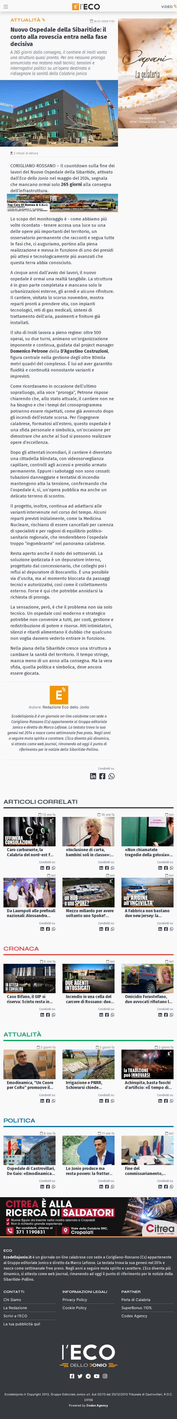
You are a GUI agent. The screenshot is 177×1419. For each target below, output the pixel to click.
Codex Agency (134, 1316)
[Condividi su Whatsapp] (111, 776)
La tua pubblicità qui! (21, 1324)
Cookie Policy (74, 1307)
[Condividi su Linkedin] (94, 776)
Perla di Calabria (135, 1299)
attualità (22, 1034)
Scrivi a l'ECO (15, 1316)
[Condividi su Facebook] (103, 776)
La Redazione (15, 1307)
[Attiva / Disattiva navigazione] (6, 6)
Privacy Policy (74, 1299)
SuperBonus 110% (136, 1307)
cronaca (21, 948)
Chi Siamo (12, 1299)
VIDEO (167, 6)
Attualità (26, 20)
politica (19, 1120)
